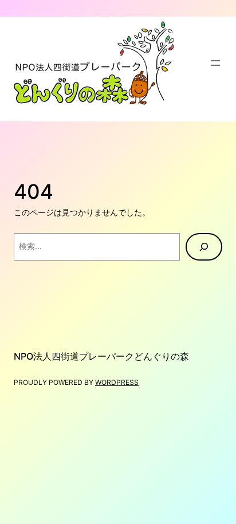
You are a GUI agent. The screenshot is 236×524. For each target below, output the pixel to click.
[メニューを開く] (215, 63)
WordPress (117, 382)
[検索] (204, 247)
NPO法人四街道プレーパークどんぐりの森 (101, 356)
